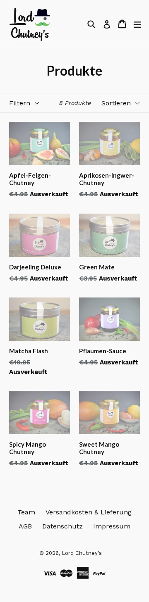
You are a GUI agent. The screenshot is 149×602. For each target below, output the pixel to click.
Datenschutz (62, 526)
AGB (25, 526)
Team (26, 512)
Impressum (111, 526)
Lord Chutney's (82, 553)
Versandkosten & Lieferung (89, 512)
